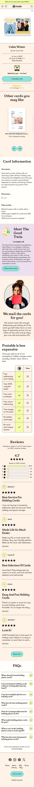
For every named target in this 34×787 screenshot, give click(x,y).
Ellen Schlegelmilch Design (17, 136)
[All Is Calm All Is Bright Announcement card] (17, 120)
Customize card (17, 79)
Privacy (14, 767)
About (14, 765)
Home (7, 765)
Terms (26, 765)
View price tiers (17, 60)
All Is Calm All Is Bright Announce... (17, 134)
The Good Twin (18, 51)
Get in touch (17, 774)
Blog (20, 767)
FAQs (20, 749)
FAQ (20, 765)
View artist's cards (10, 268)
